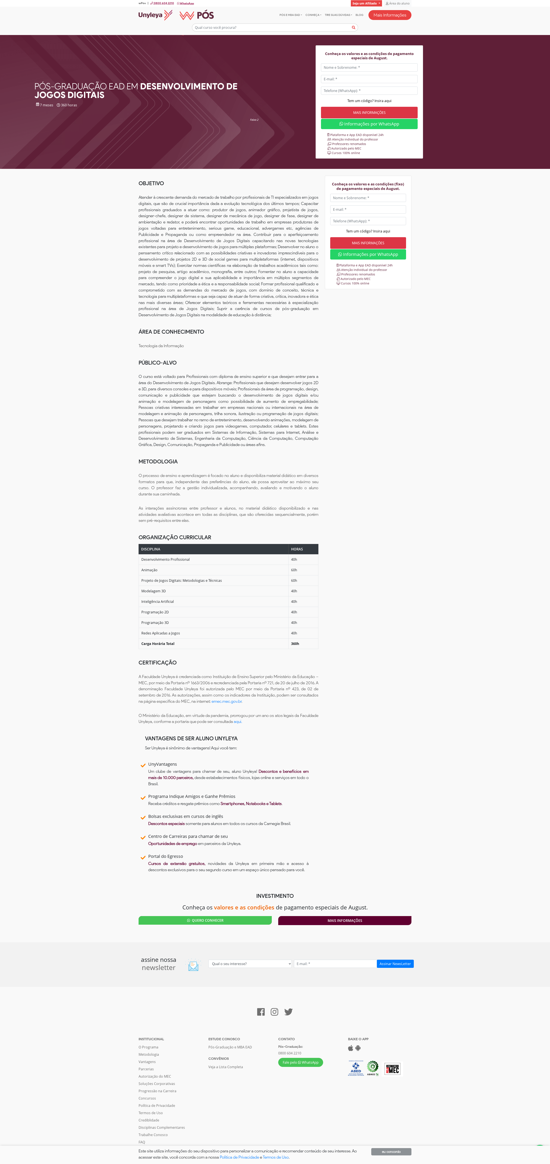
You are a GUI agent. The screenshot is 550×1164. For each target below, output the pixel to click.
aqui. (238, 721)
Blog (359, 15)
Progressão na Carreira (157, 1091)
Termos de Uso (151, 1113)
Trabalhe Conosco (153, 1134)
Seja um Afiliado (365, 3)
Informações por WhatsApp (371, 124)
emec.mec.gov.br (226, 701)
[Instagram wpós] (274, 1013)
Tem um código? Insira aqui (369, 100)
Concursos (147, 1098)
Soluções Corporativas (157, 1083)
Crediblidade (149, 1120)
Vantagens (147, 1061)
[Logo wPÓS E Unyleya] (176, 15)
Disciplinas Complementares (162, 1127)
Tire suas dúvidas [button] (337, 15)
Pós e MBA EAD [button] (290, 15)
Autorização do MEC (155, 1076)
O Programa (148, 1047)
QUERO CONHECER (206, 920)
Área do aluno (398, 3)
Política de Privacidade (157, 1105)
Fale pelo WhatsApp (301, 1062)
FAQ (142, 1142)
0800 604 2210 (289, 1053)
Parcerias (146, 1069)
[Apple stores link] (350, 1049)
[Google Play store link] (358, 1049)
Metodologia (149, 1054)
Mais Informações (390, 15)
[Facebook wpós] (261, 1013)
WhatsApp (186, 3)
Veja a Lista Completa (225, 1067)
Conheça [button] (312, 15)
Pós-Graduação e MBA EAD (230, 1047)
